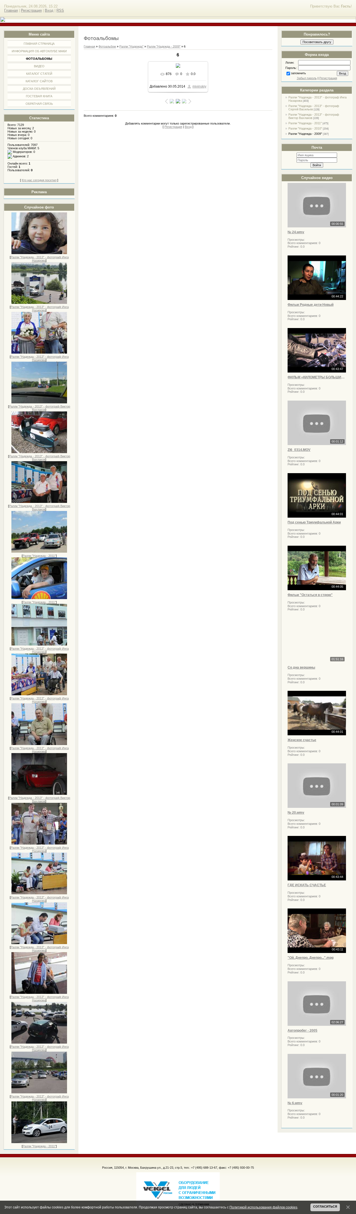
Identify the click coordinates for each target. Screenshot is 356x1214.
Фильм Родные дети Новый (310, 305)
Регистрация (31, 10)
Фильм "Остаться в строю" (310, 595)
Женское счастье (302, 740)
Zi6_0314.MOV (299, 450)
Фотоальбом (107, 46)
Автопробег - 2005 (302, 1030)
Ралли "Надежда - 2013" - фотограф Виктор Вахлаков (39, 408)
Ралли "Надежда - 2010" (305, 128)
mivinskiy (199, 86)
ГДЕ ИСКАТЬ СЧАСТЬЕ (307, 885)
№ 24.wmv (296, 232)
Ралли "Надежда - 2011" (39, 555)
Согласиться (325, 1206)
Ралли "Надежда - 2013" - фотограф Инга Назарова (40, 258)
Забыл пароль (307, 78)
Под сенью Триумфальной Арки (314, 522)
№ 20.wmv (296, 813)
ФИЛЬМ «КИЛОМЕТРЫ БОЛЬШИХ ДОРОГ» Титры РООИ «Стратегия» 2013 (317, 377)
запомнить (298, 73)
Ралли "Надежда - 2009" (305, 133)
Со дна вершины (301, 667)
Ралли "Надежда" (131, 46)
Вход (49, 10)
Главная (11, 10)
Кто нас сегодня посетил (39, 180)
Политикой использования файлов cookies (263, 1207)
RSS (60, 10)
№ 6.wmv (295, 1103)
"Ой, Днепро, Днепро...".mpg (310, 958)
